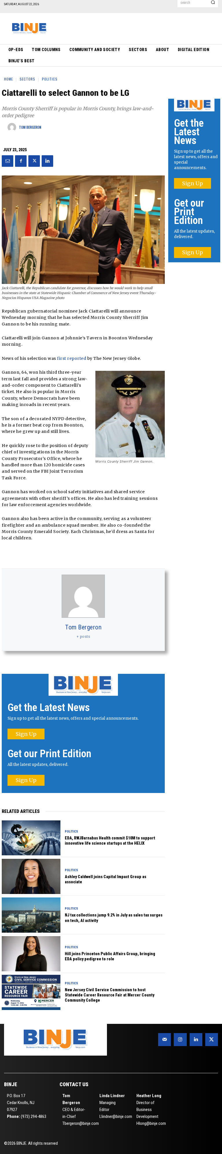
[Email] (7, 161)
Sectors (27, 78)
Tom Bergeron (83, 627)
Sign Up (26, 734)
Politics (50, 78)
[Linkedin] (47, 161)
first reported (71, 358)
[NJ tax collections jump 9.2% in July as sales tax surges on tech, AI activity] (31, 915)
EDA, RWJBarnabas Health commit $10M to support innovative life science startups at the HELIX (110, 841)
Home (8, 78)
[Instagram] (180, 1039)
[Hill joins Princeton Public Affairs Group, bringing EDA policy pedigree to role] (31, 953)
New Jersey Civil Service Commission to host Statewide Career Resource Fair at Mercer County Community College (109, 994)
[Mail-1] (164, 1039)
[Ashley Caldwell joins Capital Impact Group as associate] (31, 876)
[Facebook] (21, 161)
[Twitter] (34, 161)
